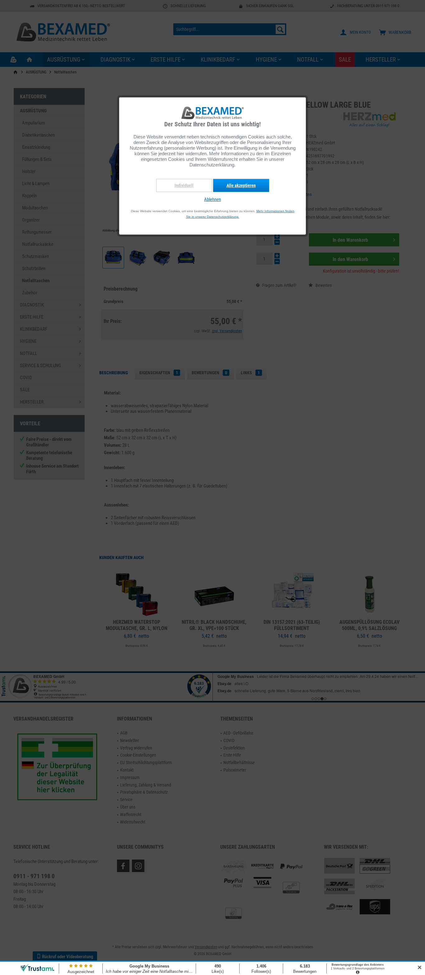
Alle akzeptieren (241, 185)
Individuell (184, 185)
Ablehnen (212, 199)
